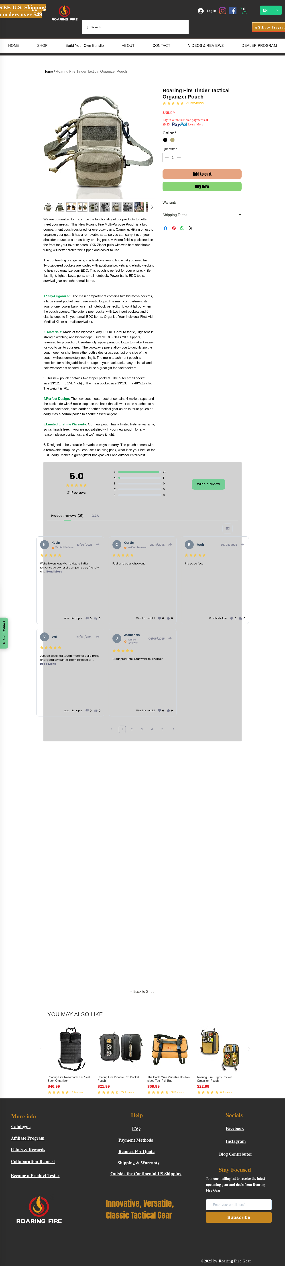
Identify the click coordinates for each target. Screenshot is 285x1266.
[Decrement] (166, 157)
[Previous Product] (41, 1049)
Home (48, 71)
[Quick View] (70, 1049)
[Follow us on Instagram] (222, 10)
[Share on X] (190, 228)
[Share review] (97, 544)
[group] (145, 1062)
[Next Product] (249, 1049)
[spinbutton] (172, 157)
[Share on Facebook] (165, 228)
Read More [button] (54, 571)
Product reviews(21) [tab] (67, 515)
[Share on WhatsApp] (182, 228)
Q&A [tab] (95, 515)
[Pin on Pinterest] (174, 228)
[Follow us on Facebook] (232, 10)
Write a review (208, 484)
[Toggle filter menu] (227, 528)
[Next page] (173, 729)
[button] (244, 11)
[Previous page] (111, 729)
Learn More (195, 124)
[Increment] (179, 157)
